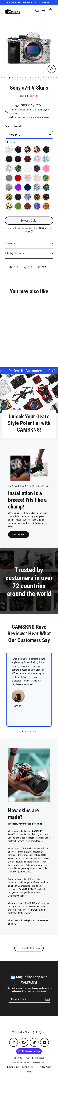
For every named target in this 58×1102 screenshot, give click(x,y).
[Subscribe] (47, 999)
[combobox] (29, 135)
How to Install (18, 534)
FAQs (27, 1058)
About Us (18, 1058)
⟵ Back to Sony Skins (29, 948)
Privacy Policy (45, 1067)
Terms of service (29, 1067)
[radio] (9, 149)
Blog (29, 1071)
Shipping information (14, 253)
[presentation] (38, 341)
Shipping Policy (39, 1062)
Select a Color (11, 142)
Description (10, 243)
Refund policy (13, 1067)
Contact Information (20, 1062)
